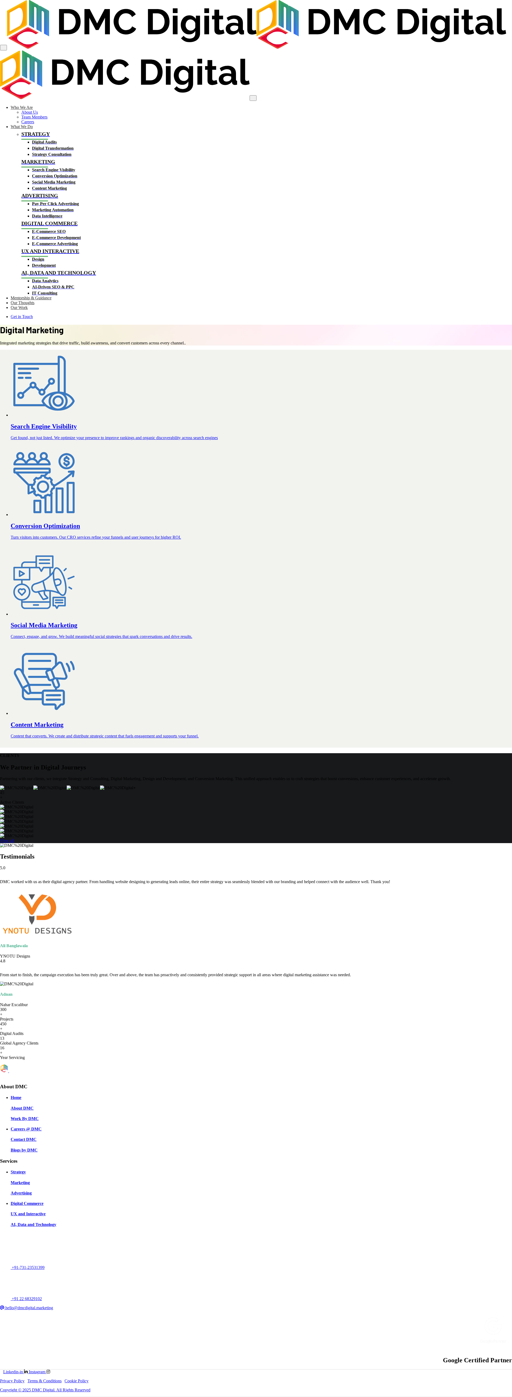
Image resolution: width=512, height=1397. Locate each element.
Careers (27, 122)
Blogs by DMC (24, 1150)
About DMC (22, 1108)
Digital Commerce (27, 1203)
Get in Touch (22, 316)
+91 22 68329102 (26, 1298)
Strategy (18, 1172)
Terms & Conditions (44, 1381)
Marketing (20, 1182)
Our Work (19, 307)
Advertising (21, 1193)
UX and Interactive (28, 1214)
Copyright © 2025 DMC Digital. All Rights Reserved (45, 1390)
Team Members (34, 117)
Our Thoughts (22, 302)
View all (7, 840)
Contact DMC (24, 1139)
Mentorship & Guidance (31, 298)
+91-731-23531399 (28, 1267)
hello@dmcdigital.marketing (28, 1307)
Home (16, 1097)
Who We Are (22, 107)
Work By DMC (25, 1118)
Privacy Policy (12, 1381)
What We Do (22, 126)
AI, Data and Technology (33, 1224)
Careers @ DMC (26, 1129)
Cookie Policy (77, 1381)
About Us (29, 112)
